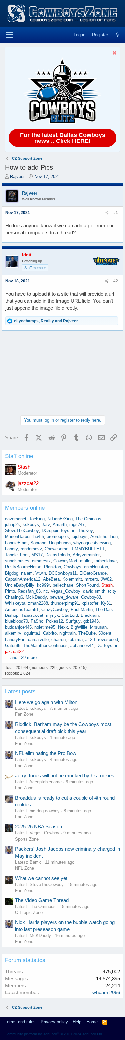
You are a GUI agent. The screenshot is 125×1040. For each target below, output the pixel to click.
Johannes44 (82, 645)
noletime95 (44, 627)
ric (45, 591)
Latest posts (20, 691)
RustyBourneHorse (23, 566)
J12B (90, 639)
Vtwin (40, 573)
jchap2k (12, 524)
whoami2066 (106, 992)
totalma (75, 639)
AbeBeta (51, 579)
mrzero (91, 579)
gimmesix (41, 560)
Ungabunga (60, 542)
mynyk (52, 615)
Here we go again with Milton (46, 702)
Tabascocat (32, 615)
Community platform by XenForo (54, 1034)
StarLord (70, 615)
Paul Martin (82, 609)
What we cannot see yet (41, 878)
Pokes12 (54, 621)
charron (58, 639)
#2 (115, 281)
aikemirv (13, 633)
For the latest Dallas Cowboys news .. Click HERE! (62, 138)
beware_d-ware (64, 597)
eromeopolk (58, 536)
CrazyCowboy (54, 609)
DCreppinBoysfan (58, 530)
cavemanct (15, 518)
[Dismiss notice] (113, 53)
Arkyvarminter (86, 554)
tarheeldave (105, 560)
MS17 (37, 554)
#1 (115, 212)
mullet (86, 560)
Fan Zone (24, 714)
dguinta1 (32, 633)
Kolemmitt (72, 579)
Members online (25, 508)
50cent (104, 633)
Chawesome (56, 548)
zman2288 (38, 603)
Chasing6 (14, 597)
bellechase (63, 585)
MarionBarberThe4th (24, 536)
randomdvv (31, 548)
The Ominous (88, 518)
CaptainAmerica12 (22, 579)
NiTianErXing (60, 518)
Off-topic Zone (29, 912)
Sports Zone (27, 839)
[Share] (107, 213)
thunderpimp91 (65, 603)
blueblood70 (16, 621)
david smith (94, 591)
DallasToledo (57, 554)
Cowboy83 (91, 597)
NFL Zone (24, 868)
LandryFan (15, 639)
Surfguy (73, 621)
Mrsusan (98, 627)
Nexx (63, 627)
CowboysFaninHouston (86, 566)
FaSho (37, 621)
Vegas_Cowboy (65, 591)
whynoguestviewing (92, 542)
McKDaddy (36, 597)
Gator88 (12, 645)
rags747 (77, 524)
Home (92, 1021)
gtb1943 (91, 621)
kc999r (43, 585)
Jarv (46, 524)
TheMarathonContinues (45, 645)
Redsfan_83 (29, 591)
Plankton (52, 566)
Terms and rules (20, 1021)
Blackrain (90, 615)
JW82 (106, 579)
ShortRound (87, 585)
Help (77, 1021)
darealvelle (38, 639)
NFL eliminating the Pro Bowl (46, 753)
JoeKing (37, 518)
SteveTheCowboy (22, 530)
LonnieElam (16, 542)
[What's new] (117, 35)
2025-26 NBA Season (38, 826)
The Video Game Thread (42, 900)
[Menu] (9, 35)
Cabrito (50, 633)
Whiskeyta (15, 603)
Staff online (19, 456)
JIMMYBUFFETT (88, 548)
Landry (11, 548)
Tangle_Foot (17, 554)
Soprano (38, 542)
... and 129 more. (21, 657)
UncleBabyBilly (19, 585)
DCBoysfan (107, 645)
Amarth (60, 524)
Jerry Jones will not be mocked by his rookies (64, 775)
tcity (112, 591)
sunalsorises (17, 560)
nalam (27, 573)
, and (46, 321)
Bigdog (11, 573)
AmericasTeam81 (22, 609)
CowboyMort (65, 560)
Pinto (10, 591)
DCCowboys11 (63, 573)
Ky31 (106, 603)
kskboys (31, 524)
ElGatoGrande (93, 573)
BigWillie (79, 627)
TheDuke (87, 633)
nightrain (67, 633)
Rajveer (17, 176)
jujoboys (80, 536)
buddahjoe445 (18, 627)
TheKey (85, 530)
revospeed (108, 639)
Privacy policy (54, 1021)
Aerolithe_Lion (104, 536)
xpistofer (90, 603)
